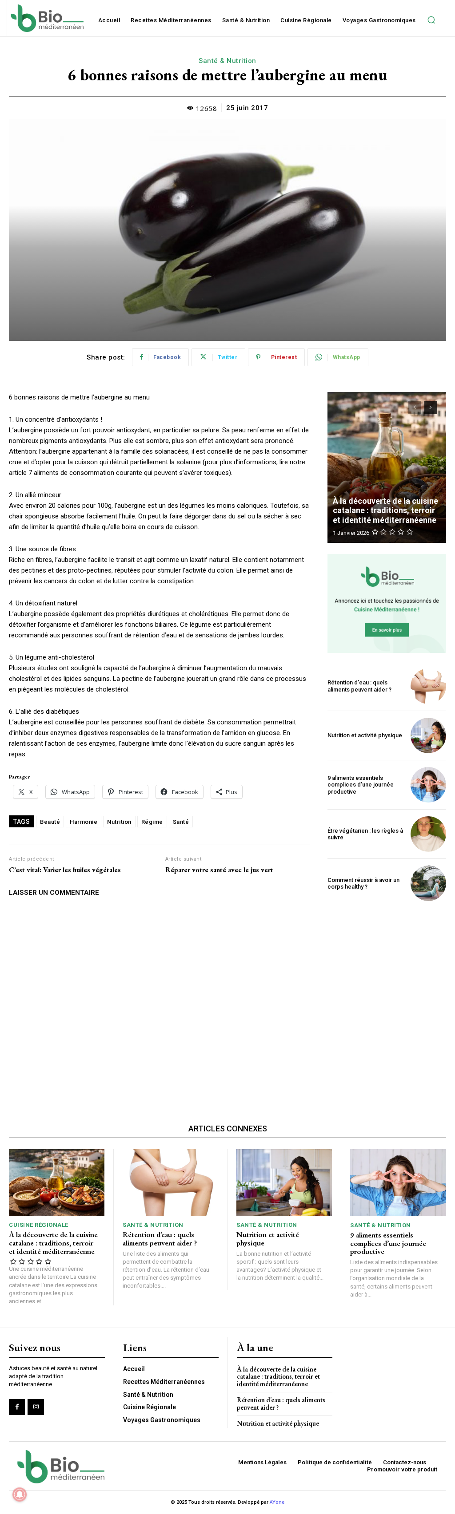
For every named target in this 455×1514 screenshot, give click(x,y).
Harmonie (83, 821)
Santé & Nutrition (227, 61)
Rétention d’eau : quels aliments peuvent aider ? (359, 686)
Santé (181, 821)
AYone (277, 1502)
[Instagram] (36, 1407)
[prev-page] (414, 407)
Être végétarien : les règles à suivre (365, 834)
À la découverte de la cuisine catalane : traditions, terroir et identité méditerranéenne (385, 510)
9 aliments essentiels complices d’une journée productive (360, 785)
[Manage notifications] (19, 1494)
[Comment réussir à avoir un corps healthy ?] (428, 883)
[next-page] (430, 407)
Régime (152, 821)
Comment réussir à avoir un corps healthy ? (363, 883)
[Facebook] (17, 1407)
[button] (431, 20)
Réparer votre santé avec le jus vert (219, 870)
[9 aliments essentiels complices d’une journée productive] (428, 784)
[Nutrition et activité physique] (428, 735)
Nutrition (119, 821)
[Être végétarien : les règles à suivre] (428, 834)
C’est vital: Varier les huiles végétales (65, 870)
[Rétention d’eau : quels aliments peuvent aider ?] (428, 686)
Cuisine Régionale (38, 1225)
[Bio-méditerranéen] (46, 18)
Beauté (50, 821)
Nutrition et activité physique (364, 735)
